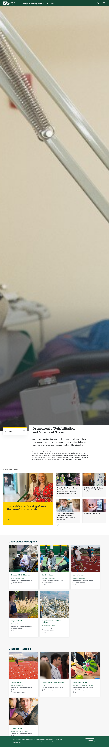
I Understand (89, 740)
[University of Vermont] (9, 5)
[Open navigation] (24, 431)
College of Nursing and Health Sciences (38, 3)
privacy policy (17, 742)
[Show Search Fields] (98, 3)
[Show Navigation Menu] (104, 3)
